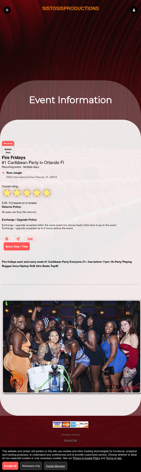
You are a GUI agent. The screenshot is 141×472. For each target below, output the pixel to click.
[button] (134, 10)
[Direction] (18, 239)
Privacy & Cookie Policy (86, 458)
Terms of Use (70, 440)
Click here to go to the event (100, 225)
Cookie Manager (55, 466)
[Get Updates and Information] (7, 239)
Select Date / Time (17, 246)
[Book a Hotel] (30, 239)
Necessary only (31, 466)
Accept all (10, 466)
